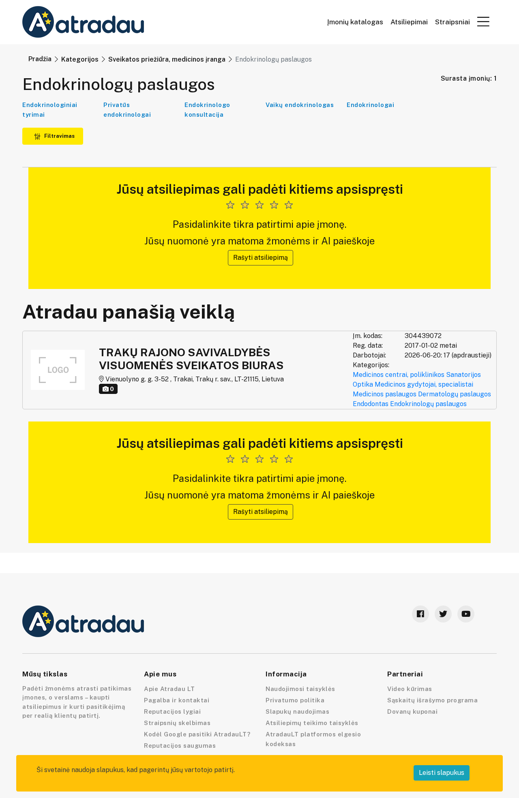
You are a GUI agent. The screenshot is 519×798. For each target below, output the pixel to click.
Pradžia (39, 59)
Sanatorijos (463, 375)
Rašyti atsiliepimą (260, 257)
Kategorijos (80, 59)
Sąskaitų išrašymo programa (432, 700)
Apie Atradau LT (169, 688)
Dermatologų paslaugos (454, 394)
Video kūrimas (409, 688)
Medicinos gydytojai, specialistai (424, 384)
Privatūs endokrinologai (127, 109)
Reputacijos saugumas (180, 745)
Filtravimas (59, 136)
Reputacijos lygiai (172, 711)
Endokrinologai (370, 104)
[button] (483, 21)
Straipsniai (452, 22)
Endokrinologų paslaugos (428, 404)
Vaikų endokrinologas (300, 104)
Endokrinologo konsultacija (207, 109)
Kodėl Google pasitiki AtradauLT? (197, 734)
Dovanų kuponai (412, 711)
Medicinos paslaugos (384, 394)
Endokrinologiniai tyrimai (49, 109)
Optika (363, 384)
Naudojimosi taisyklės (300, 688)
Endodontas (370, 404)
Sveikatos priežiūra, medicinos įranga (166, 59)
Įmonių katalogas (355, 22)
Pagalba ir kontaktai (176, 700)
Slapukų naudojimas (297, 711)
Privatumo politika (295, 700)
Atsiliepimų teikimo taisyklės (312, 722)
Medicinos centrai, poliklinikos (398, 375)
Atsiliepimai (409, 22)
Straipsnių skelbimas (177, 722)
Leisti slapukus (441, 773)
